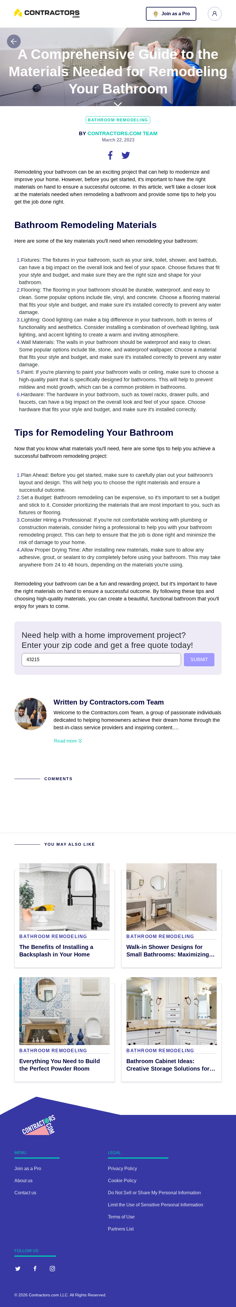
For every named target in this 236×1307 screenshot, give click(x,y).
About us (23, 1180)
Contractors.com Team (122, 133)
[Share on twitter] (125, 154)
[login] (215, 14)
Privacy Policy (122, 1168)
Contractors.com (44, 1295)
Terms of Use (121, 1216)
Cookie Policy (122, 1180)
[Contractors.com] (46, 16)
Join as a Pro (27, 1168)
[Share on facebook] (111, 154)
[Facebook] (35, 1268)
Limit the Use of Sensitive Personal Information (155, 1204)
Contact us (25, 1192)
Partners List (121, 1228)
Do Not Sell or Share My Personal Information (154, 1192)
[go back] (14, 41)
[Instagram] (52, 1268)
